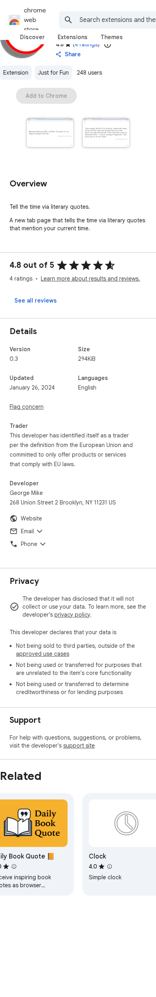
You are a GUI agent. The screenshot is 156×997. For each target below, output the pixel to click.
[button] (50, 133)
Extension (15, 72)
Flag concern (27, 406)
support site (79, 745)
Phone (29, 544)
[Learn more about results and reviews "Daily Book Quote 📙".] (14, 866)
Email (27, 531)
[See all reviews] (36, 300)
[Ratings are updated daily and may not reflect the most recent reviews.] (108, 44)
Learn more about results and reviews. (90, 278)
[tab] (32, 37)
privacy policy (72, 614)
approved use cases (42, 653)
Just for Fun (53, 72)
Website (31, 518)
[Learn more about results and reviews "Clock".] (109, 866)
